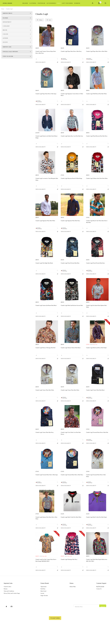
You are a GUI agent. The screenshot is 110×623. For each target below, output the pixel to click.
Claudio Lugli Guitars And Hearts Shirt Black (46, 305)
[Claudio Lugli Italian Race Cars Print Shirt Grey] (72, 120)
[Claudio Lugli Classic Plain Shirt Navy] (46, 416)
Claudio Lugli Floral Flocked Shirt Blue (70, 263)
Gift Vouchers (67, 3)
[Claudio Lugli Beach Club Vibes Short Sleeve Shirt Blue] (97, 204)
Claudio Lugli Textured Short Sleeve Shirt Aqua (46, 474)
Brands (25, 3)
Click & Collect (7, 586)
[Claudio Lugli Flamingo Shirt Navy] (72, 543)
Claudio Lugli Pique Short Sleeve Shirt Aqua (45, 93)
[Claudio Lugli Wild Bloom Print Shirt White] (97, 77)
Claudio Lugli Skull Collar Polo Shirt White (71, 517)
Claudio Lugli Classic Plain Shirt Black (95, 390)
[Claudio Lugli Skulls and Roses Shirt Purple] (97, 331)
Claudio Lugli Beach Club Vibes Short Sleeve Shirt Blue (96, 221)
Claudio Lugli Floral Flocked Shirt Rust (95, 263)
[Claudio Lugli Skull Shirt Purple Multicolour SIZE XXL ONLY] (97, 543)
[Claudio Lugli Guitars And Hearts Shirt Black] (46, 289)
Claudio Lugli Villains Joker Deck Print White (97, 178)
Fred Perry (43, 588)
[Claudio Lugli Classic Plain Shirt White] (46, 374)
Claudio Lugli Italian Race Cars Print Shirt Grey (72, 136)
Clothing (32, 3)
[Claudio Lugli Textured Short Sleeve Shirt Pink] (97, 416)
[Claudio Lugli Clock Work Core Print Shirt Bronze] (72, 416)
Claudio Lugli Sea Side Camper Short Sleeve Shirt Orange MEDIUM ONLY (45, 560)
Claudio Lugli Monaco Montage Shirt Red (45, 347)
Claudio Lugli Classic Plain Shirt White (44, 390)
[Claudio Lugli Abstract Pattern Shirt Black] (72, 331)
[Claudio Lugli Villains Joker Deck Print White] (97, 162)
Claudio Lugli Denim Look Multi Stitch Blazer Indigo (46, 136)
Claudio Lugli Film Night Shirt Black (44, 263)
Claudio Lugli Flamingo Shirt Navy (69, 559)
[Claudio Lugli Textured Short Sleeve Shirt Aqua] (46, 458)
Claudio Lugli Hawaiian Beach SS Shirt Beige (71, 178)
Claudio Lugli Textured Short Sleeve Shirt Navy (72, 474)
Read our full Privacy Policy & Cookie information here (55, 614)
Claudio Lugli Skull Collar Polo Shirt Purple (96, 517)
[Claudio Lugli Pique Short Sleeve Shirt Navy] (72, 35)
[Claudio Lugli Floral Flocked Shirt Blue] (72, 247)
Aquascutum (43, 586)
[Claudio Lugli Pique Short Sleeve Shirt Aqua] (46, 77)
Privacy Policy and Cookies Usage (12, 593)
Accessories (51, 3)
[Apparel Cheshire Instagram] (11, 607)
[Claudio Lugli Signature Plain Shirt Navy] (72, 204)
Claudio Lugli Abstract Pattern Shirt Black (70, 347)
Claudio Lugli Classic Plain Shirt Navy (44, 432)
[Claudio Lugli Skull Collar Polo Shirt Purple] (97, 501)
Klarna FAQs (73, 586)
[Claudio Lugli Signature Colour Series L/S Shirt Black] (72, 77)
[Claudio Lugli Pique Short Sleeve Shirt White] (97, 35)
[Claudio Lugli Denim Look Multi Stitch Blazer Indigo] (46, 120)
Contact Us (98, 588)
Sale (59, 3)
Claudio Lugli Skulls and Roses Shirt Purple (96, 347)
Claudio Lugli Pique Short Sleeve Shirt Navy (71, 51)
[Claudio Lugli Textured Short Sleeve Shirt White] (97, 458)
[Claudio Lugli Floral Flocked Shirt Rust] (97, 247)
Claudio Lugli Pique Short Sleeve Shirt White (96, 51)
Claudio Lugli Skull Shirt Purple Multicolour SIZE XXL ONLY (96, 560)
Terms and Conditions (9, 591)
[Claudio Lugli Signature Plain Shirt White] (46, 204)
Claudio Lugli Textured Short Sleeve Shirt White (96, 475)
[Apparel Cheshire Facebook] (6, 607)
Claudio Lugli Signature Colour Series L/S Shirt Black (72, 94)
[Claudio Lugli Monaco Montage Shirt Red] (46, 331)
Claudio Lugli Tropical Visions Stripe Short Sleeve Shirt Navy (45, 52)
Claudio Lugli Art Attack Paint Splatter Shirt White (96, 306)
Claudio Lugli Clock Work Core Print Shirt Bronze (71, 433)
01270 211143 (100, 586)
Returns (5, 588)
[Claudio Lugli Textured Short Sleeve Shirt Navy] (72, 458)
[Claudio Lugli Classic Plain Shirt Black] (97, 374)
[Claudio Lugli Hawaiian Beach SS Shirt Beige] (72, 162)
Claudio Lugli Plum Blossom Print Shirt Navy (96, 136)
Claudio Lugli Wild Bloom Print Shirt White (96, 93)
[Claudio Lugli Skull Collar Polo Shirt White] (72, 501)
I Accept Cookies (55, 618)
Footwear (41, 3)
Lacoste (42, 593)
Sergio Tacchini (44, 595)
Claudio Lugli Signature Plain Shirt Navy (70, 220)
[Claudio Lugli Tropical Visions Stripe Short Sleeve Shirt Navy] (46, 35)
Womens (77, 3)
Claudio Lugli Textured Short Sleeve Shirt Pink (97, 432)
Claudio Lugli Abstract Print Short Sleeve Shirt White (46, 518)
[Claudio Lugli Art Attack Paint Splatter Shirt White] (97, 289)
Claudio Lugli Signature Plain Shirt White (45, 220)
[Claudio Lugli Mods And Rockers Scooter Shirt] (72, 289)
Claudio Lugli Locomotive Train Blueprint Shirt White (46, 179)
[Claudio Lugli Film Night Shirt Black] (46, 247)
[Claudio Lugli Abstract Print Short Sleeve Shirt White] (46, 501)
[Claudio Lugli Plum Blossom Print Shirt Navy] (97, 120)
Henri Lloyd (43, 591)
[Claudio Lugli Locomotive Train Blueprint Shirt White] (46, 162)
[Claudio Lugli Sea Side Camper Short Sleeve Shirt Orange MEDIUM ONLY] (46, 543)
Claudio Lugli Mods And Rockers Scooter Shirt (72, 305)
